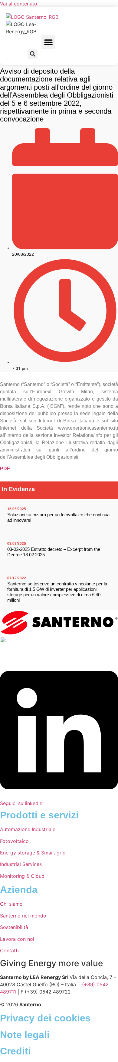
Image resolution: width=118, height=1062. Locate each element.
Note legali (25, 1034)
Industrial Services (21, 864)
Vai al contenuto (18, 4)
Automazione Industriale (27, 829)
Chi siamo (11, 904)
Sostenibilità (14, 927)
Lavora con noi (17, 939)
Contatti (9, 950)
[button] (48, 42)
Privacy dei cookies (45, 1018)
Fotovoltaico (14, 841)
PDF (5, 468)
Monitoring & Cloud (22, 876)
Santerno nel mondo (23, 916)
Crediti (15, 1051)
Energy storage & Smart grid (33, 853)
